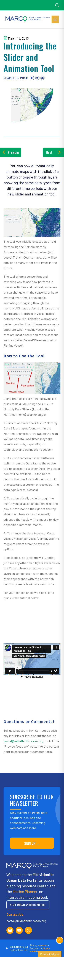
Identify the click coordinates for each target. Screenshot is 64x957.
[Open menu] (55, 19)
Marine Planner (25, 891)
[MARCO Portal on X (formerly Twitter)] (28, 930)
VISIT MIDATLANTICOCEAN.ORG (28, 905)
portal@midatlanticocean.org (23, 741)
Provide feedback (49, 953)
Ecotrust (42, 945)
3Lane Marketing (40, 950)
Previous (13, 152)
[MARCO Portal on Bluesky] (10, 930)
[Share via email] (42, 78)
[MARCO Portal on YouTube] (19, 930)
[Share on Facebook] (32, 78)
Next (49, 152)
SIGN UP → (32, 843)
